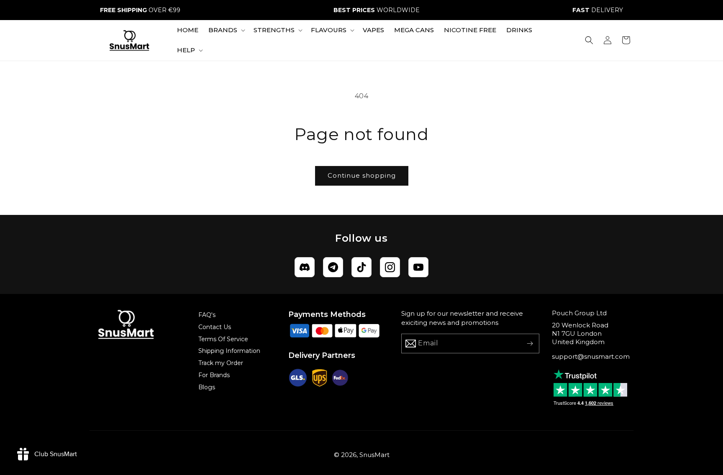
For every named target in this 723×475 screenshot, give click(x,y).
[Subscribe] (529, 343)
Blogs (206, 387)
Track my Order (220, 363)
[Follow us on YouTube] (418, 267)
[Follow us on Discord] (305, 267)
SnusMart (374, 455)
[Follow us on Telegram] (333, 267)
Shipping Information (229, 351)
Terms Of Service (223, 339)
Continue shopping (362, 175)
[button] (226, 30)
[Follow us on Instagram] (390, 267)
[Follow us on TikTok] (361, 267)
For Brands (214, 375)
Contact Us (214, 327)
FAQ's (206, 315)
